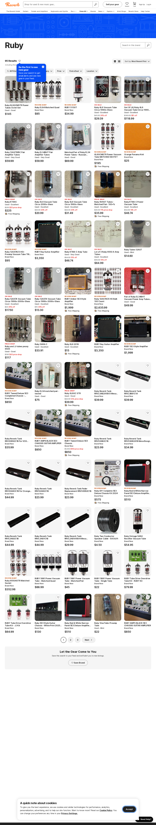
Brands (93, 11)
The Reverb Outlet (13, 11)
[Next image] (118, 90)
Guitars (25, 11)
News (100, 11)
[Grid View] (115, 61)
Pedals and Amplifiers (39, 11)
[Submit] (148, 45)
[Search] (95, 4)
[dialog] (78, 809)
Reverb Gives (133, 11)
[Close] (43, 66)
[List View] (119, 61)
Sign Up (142, 4)
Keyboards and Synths (59, 11)
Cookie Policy (106, 810)
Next (87, 640)
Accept (129, 809)
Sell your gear (112, 4)
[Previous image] (98, 90)
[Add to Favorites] (20, 61)
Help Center (145, 11)
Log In (149, 4)
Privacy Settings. (69, 813)
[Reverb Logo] (12, 4)
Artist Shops (121, 11)
